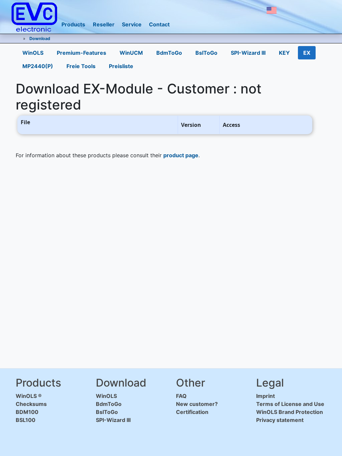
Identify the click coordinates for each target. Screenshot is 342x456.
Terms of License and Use (290, 404)
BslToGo (206, 52)
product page (180, 155)
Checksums (31, 404)
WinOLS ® (29, 396)
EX (306, 52)
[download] (289, 10)
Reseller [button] (104, 24)
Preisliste (121, 66)
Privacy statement (280, 420)
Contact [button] (159, 24)
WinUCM (131, 52)
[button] (271, 10)
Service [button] (132, 24)
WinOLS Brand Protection (289, 412)
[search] (304, 10)
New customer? (197, 404)
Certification (192, 412)
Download (39, 38)
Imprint (265, 396)
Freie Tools (81, 66)
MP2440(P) (37, 66)
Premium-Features (81, 52)
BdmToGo (169, 52)
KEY (284, 52)
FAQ (181, 396)
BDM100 (27, 412)
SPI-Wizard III (248, 52)
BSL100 (25, 420)
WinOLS (32, 52)
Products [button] (73, 24)
